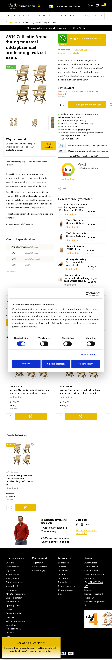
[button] (27, 112)
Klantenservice (12, 566)
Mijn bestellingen (40, 566)
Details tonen (88, 354)
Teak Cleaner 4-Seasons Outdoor (75, 222)
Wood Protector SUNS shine (76, 248)
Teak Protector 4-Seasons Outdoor (76, 235)
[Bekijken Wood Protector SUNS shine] (61, 250)
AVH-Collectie (85, 49)
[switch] (44, 343)
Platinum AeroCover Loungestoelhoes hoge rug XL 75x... (76, 207)
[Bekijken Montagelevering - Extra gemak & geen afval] (60, 264)
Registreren (37, 562)
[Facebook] (77, 524)
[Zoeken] (39, 5)
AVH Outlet (74, 6)
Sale (101, 16)
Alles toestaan (86, 363)
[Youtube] (87, 524)
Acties (9, 636)
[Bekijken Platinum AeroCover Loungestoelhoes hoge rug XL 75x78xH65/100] (60, 209)
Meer (54, 22)
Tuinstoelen (31, 16)
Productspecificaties (37, 161)
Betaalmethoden (14, 582)
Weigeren (26, 364)
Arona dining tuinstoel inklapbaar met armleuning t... (76, 278)
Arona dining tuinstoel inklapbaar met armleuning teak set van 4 (20, 480)
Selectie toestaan (56, 363)
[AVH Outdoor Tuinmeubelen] (21, 6)
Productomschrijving (15, 161)
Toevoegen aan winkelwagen (87, 104)
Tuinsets (21, 16)
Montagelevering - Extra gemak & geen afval (77, 262)
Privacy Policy (12, 578)
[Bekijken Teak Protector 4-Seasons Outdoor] (61, 237)
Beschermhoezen (75, 16)
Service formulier (14, 613)
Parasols (63, 16)
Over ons (10, 562)
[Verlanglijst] (97, 6)
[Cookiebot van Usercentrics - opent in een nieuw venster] (87, 294)
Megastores (61, 6)
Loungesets (11, 16)
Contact (9, 609)
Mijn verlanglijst (39, 570)
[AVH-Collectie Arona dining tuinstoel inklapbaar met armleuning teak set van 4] (21, 456)
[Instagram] (82, 524)
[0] (102, 6)
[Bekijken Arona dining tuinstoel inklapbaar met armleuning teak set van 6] (60, 280)
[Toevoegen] (31, 416)
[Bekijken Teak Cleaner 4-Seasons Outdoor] (61, 224)
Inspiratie (10, 617)
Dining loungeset (90, 16)
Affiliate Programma (16, 594)
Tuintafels (42, 16)
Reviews (10, 164)
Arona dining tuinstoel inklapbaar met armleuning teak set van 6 (30, 391)
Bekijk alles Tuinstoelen (69, 53)
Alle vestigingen (13, 628)
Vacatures (10, 632)
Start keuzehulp (48, 145)
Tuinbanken (53, 16)
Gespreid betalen (14, 597)
